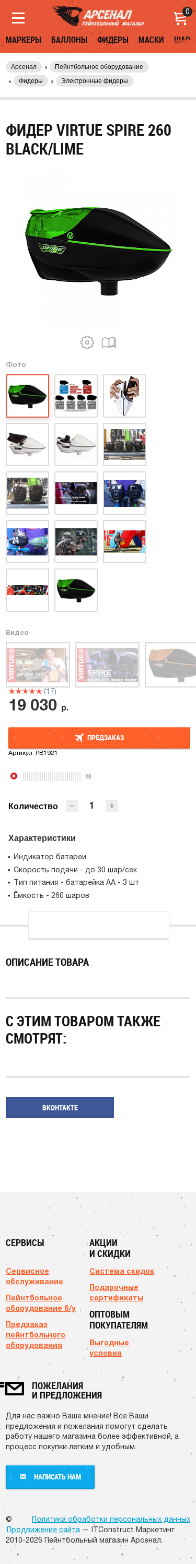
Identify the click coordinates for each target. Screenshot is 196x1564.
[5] (39, 691)
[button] (112, 806)
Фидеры (113, 39)
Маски (151, 39)
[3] (25, 691)
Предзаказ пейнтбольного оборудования (35, 1334)
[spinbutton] (91, 805)
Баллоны (69, 39)
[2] (18, 691)
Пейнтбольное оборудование (99, 66)
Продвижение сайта (43, 1529)
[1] (11, 691)
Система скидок (121, 1270)
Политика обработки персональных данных (111, 1519)
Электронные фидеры (94, 81)
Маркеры (23, 39)
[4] (32, 691)
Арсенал (24, 66)
